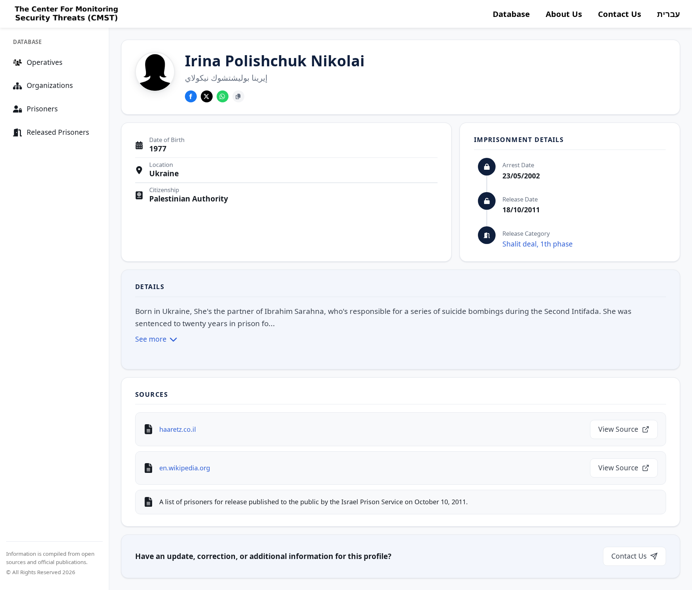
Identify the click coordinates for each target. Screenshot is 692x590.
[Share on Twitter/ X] (207, 96)
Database (511, 13)
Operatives (44, 62)
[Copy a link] (238, 96)
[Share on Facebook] (191, 96)
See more (151, 339)
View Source (618, 429)
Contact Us (619, 13)
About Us (564, 13)
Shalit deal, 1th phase (537, 244)
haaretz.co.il (177, 429)
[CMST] (65, 14)
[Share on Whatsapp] (223, 96)
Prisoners (42, 109)
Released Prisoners (58, 132)
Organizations (50, 85)
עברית (668, 13)
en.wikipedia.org (184, 467)
